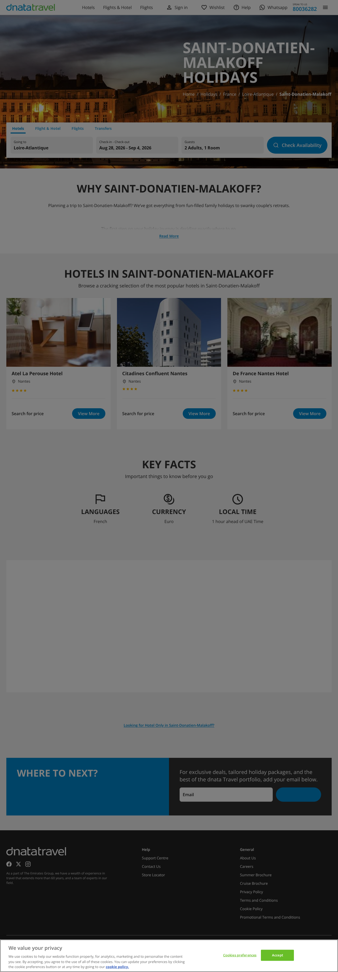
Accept (277, 955)
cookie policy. (117, 966)
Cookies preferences (239, 955)
